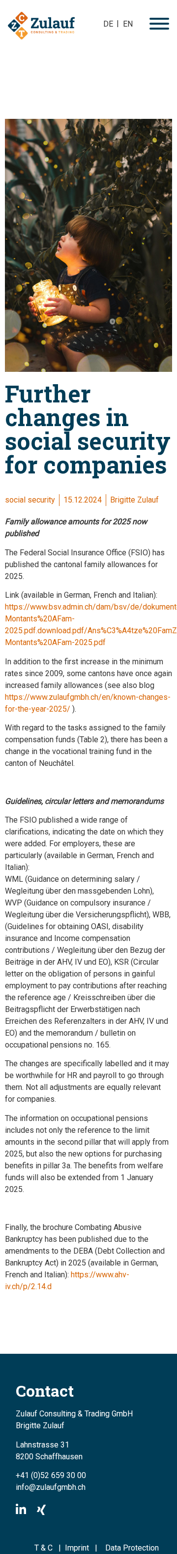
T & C (43, 1548)
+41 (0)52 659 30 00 (51, 1475)
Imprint (80, 1548)
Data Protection (132, 1548)
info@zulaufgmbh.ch (51, 1487)
